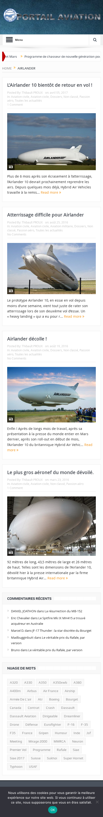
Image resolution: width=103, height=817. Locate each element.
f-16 (71, 724)
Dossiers (56, 97)
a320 (14, 682)
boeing (54, 699)
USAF (33, 766)
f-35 (84, 724)
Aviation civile (20, 97)
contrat (34, 708)
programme (41, 750)
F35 (13, 733)
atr (40, 699)
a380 (77, 682)
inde (77, 733)
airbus (32, 691)
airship (70, 691)
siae (76, 750)
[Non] (97, 801)
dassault (68, 708)
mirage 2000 (38, 741)
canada (15, 708)
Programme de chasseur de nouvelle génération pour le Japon (57, 56)
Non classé (70, 97)
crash (50, 708)
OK (53, 810)
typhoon (16, 766)
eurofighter (52, 724)
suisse (35, 758)
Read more (50, 192)
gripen (43, 733)
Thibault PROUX (32, 92)
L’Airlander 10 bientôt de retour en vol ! (49, 85)
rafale (61, 750)
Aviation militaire (61, 226)
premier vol (18, 750)
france (27, 733)
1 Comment (15, 104)
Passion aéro (25, 230)
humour (61, 733)
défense (31, 724)
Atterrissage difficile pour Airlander (45, 215)
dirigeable (50, 716)
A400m (15, 691)
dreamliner (72, 716)
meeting (16, 741)
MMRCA (60, 741)
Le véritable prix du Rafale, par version (55, 650)
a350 (42, 682)
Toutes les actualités (28, 100)
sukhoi (52, 758)
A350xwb (60, 682)
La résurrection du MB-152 (63, 611)
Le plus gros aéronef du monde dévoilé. (50, 472)
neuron (77, 741)
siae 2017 (17, 758)
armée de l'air (20, 699)
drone (14, 724)
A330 (28, 682)
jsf (88, 733)
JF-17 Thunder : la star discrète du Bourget (62, 630)
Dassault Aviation (23, 716)
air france (50, 691)
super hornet (73, 758)
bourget (72, 699)
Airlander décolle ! (27, 339)
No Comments (16, 234)
